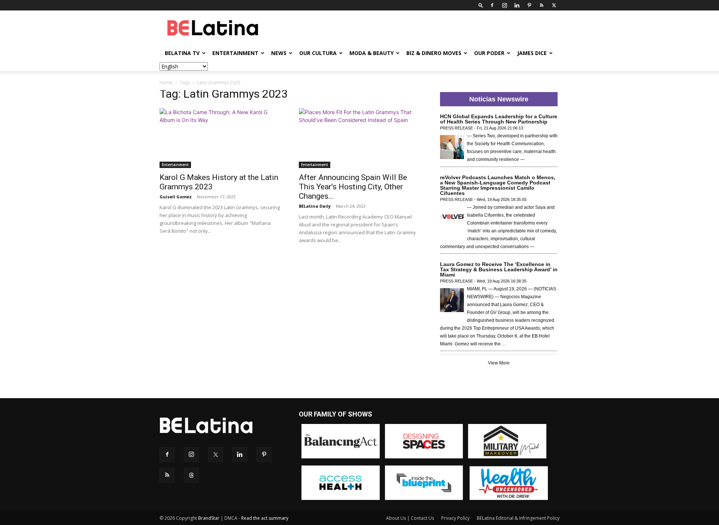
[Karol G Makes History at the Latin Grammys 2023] (220, 138)
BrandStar (208, 518)
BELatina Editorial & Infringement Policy (518, 518)
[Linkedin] (516, 5)
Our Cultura (318, 53)
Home (166, 82)
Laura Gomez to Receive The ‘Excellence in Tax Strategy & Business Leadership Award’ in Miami (499, 269)
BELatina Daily (315, 206)
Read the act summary (264, 518)
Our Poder (489, 53)
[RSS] (541, 5)
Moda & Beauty (371, 53)
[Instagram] (504, 5)
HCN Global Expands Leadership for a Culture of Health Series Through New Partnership (498, 119)
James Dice (532, 53)
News (278, 53)
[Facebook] (492, 5)
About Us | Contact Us (410, 518)
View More (499, 363)
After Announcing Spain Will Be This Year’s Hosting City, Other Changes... (353, 187)
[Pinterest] (529, 5)
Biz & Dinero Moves (433, 53)
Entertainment (235, 53)
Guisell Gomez (176, 196)
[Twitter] (553, 5)
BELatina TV (182, 53)
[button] (480, 5)
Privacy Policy (455, 518)
